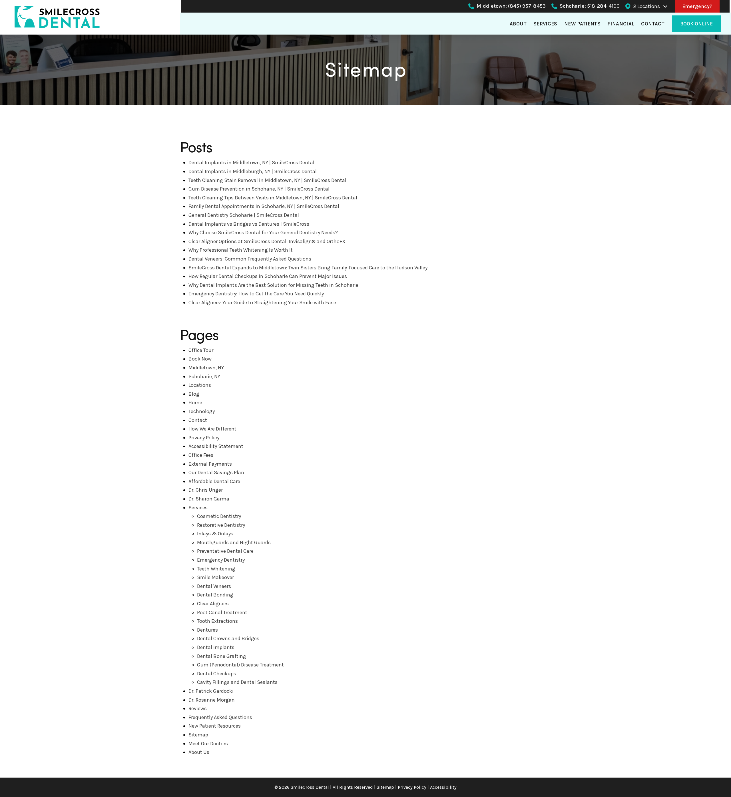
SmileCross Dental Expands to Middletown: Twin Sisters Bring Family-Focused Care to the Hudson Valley (307, 268)
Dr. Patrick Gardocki (211, 691)
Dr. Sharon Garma (208, 499)
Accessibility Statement (215, 446)
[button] (650, 6)
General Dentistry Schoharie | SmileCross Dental (243, 215)
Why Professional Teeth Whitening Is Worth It (240, 250)
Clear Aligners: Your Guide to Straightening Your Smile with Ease (262, 302)
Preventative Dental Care (225, 551)
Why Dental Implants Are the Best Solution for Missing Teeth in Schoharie (273, 285)
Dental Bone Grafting (221, 656)
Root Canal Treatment (222, 612)
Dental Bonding (215, 595)
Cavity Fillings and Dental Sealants (237, 682)
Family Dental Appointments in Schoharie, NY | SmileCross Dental (263, 206)
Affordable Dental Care (214, 481)
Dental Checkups (216, 673)
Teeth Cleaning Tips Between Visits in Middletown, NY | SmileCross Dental (272, 198)
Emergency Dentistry (221, 560)
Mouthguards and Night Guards (234, 542)
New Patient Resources (214, 726)
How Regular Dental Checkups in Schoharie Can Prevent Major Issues (267, 276)
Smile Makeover (215, 577)
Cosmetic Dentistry (219, 516)
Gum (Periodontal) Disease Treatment (240, 665)
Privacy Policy (203, 437)
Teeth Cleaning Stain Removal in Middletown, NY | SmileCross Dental (267, 180)
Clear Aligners (213, 603)
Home (195, 402)
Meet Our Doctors (208, 743)
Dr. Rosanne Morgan (211, 700)
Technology (201, 411)
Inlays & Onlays (215, 533)
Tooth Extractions (217, 621)
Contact (197, 420)
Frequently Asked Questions (220, 717)
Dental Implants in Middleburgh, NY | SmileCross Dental (252, 171)
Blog (193, 394)
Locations (199, 385)
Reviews (197, 708)
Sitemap (198, 735)
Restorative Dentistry (221, 525)
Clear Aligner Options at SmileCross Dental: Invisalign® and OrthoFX (267, 241)
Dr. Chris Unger (205, 490)
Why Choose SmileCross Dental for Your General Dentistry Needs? (263, 232)
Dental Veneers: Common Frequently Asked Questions (249, 259)
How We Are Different (212, 429)
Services (198, 507)
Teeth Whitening (216, 569)
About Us (198, 752)
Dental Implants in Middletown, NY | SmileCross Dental (251, 162)
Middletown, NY (206, 368)
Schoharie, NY (204, 376)
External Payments (210, 464)
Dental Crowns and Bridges (228, 638)
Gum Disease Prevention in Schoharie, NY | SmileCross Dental (259, 189)
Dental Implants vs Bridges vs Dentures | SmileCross (248, 224)
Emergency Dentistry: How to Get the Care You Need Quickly (256, 294)
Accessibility (443, 787)
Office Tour (200, 350)
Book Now (200, 359)
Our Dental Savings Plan (216, 472)
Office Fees (200, 455)
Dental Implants (215, 647)
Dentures (207, 630)
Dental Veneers (214, 586)
